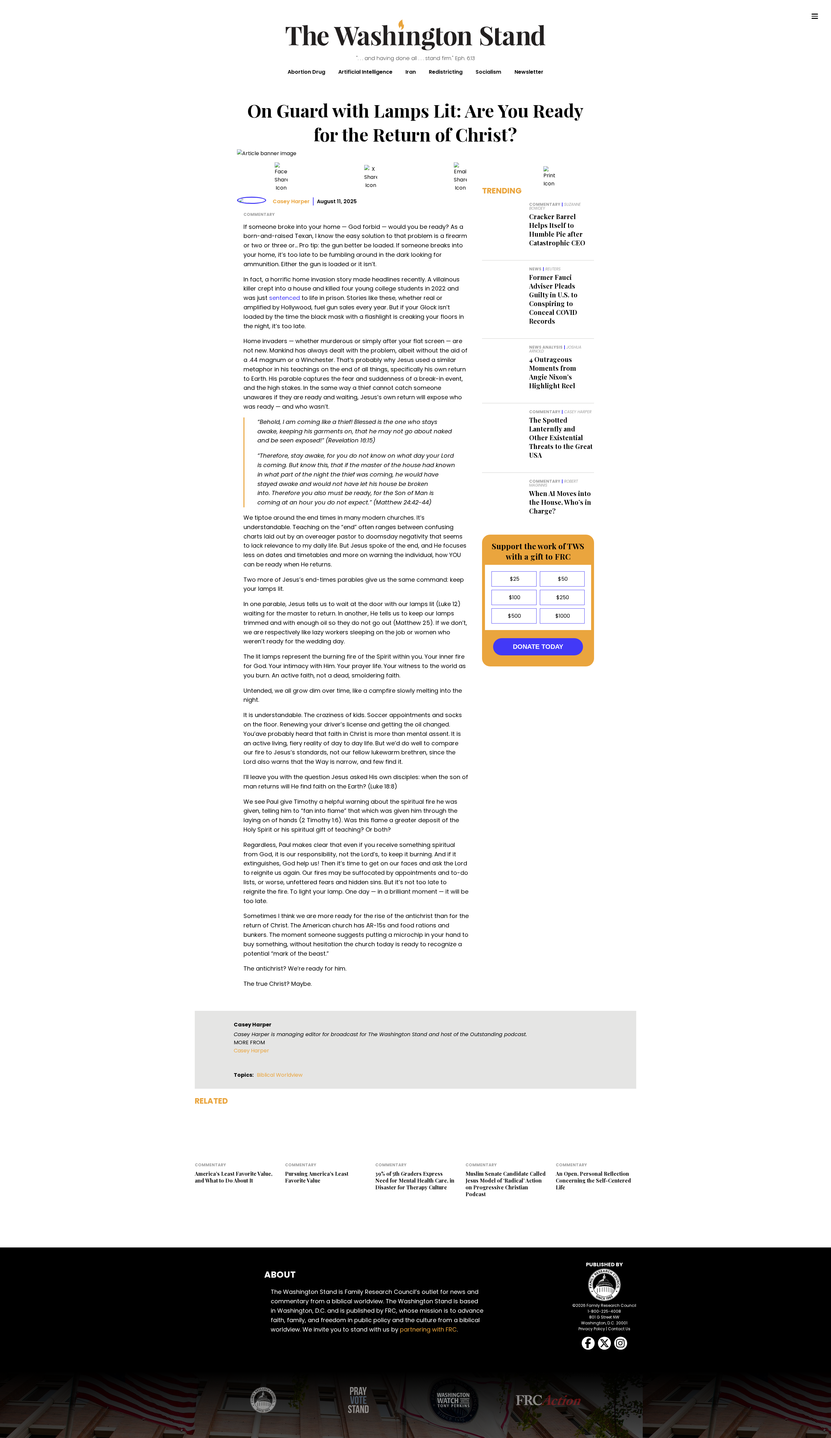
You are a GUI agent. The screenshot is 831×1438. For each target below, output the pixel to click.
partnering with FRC (428, 1329)
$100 (514, 597)
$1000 (562, 616)
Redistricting (446, 72)
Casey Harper (291, 201)
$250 (562, 597)
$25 (514, 579)
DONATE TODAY (538, 646)
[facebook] (281, 177)
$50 (562, 579)
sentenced (284, 298)
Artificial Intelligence (365, 72)
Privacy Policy (591, 1329)
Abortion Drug (306, 72)
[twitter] (370, 177)
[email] (460, 177)
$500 (514, 616)
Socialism (488, 72)
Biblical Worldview (280, 1075)
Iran (410, 72)
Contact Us (619, 1329)
